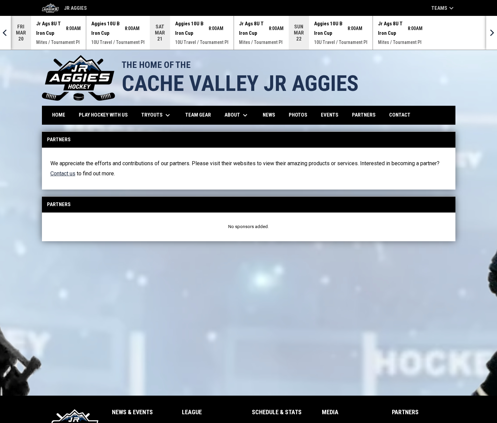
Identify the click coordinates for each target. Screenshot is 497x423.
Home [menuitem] (58, 115)
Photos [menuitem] (298, 115)
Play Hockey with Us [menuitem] (106, 114)
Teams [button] (443, 8)
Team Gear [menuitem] (200, 114)
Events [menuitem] (329, 115)
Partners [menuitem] (364, 115)
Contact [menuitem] (399, 115)
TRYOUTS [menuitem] (156, 115)
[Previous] (5, 33)
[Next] (491, 33)
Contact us (62, 173)
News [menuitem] (269, 115)
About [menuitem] (236, 115)
